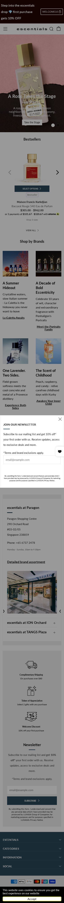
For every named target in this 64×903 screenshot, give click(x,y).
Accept (32, 899)
